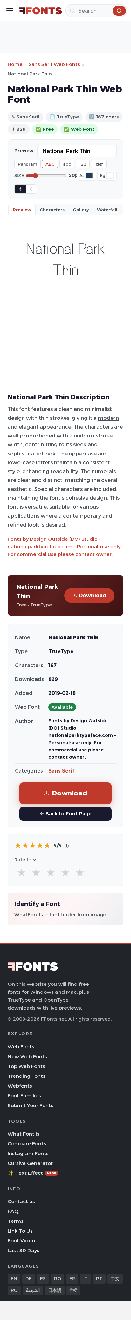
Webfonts (20, 1086)
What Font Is (23, 1134)
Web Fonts (21, 1047)
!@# (98, 163)
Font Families (24, 1096)
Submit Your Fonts (30, 1105)
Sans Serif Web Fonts (54, 64)
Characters (52, 209)
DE (28, 1278)
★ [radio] (21, 872)
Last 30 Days (23, 1250)
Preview (22, 209)
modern (108, 418)
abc (67, 163)
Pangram (27, 163)
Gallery (81, 209)
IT (85, 1278)
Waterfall (107, 209)
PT (99, 1278)
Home (15, 64)
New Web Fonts (27, 1056)
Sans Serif (61, 771)
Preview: (24, 151)
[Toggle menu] (10, 11)
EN (14, 1278)
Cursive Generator (30, 1163)
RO (57, 1278)
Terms (16, 1221)
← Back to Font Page (66, 814)
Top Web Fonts (26, 1066)
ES (43, 1278)
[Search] (119, 11)
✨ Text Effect (32, 1173)
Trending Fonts (26, 1076)
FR (72, 1278)
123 (82, 163)
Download (92, 596)
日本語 (54, 1290)
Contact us (21, 1201)
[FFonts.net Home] (40, 11)
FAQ (13, 1211)
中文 (115, 1278)
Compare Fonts (27, 1144)
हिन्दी (73, 1290)
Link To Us (20, 1231)
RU (14, 1290)
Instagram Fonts (28, 1153)
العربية (33, 1290)
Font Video (21, 1241)
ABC (50, 163)
